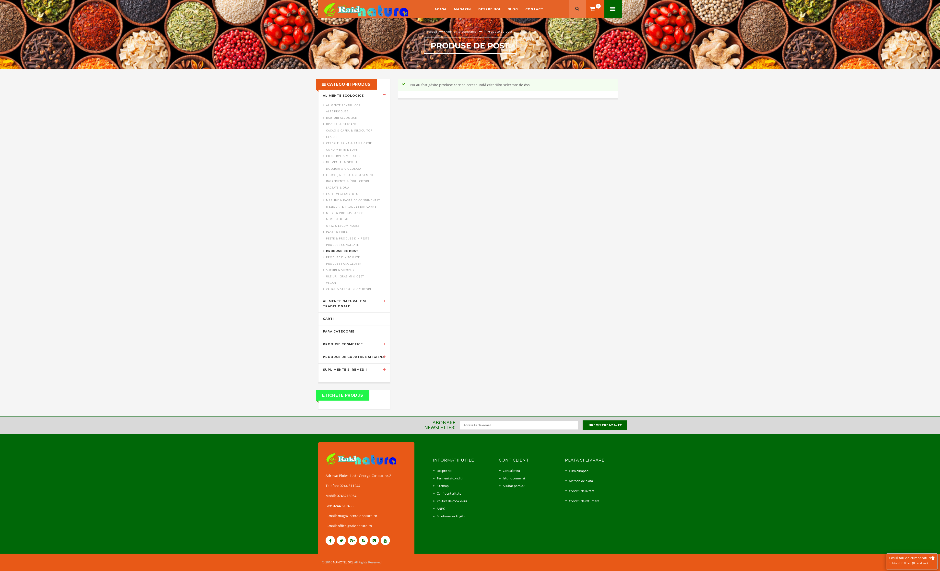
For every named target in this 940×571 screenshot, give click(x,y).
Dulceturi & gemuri (342, 162)
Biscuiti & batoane (341, 124)
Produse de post (342, 251)
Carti (328, 319)
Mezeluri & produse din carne (351, 206)
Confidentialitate (449, 493)
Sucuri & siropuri (340, 270)
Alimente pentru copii (344, 105)
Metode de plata (581, 481)
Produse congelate (342, 245)
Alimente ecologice (461, 31)
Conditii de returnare (584, 501)
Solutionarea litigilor (451, 516)
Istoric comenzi (514, 478)
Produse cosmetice (343, 344)
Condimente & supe (342, 149)
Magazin (462, 9)
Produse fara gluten (344, 263)
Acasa (440, 9)
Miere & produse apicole (346, 213)
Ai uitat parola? (514, 486)
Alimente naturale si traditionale (344, 303)
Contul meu (511, 470)
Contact (534, 9)
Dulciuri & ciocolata (343, 168)
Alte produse (337, 111)
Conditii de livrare (581, 491)
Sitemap (443, 486)
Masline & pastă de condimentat (353, 200)
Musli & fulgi (337, 219)
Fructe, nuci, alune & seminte (350, 175)
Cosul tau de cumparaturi (910, 560)
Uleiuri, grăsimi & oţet (345, 276)
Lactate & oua (337, 187)
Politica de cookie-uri (452, 501)
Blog (513, 9)
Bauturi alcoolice (341, 117)
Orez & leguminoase (343, 225)
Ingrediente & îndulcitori (347, 181)
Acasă (432, 31)
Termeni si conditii (450, 478)
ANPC (441, 508)
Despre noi (489, 9)
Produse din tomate (343, 257)
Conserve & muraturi (344, 156)
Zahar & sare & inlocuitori (348, 289)
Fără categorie (338, 331)
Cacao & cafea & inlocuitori (350, 130)
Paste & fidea (337, 232)
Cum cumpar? (579, 471)
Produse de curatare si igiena (354, 357)
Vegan (331, 283)
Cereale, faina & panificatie (349, 143)
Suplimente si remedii (345, 369)
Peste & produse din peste (347, 238)
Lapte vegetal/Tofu (342, 194)
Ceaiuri (332, 137)
